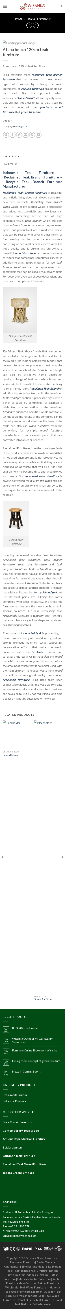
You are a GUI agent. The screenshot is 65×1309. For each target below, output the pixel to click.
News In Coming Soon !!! (27, 1071)
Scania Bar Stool (43, 999)
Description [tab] (11, 156)
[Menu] (5, 6)
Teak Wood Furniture (33, 1287)
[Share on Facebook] (13, 135)
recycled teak (32, 633)
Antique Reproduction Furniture (24, 1139)
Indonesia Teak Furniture (28, 172)
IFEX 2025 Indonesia (25, 1028)
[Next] (62, 864)
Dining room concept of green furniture (36, 1061)
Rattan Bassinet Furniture (31, 1270)
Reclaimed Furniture (22, 1262)
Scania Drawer (10, 755)
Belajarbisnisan (12, 1147)
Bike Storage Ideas (32, 1266)
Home (18, 19)
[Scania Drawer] (17, 734)
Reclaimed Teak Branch (44, 388)
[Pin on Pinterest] (32, 135)
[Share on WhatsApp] (6, 135)
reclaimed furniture (26, 98)
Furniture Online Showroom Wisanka (34, 1050)
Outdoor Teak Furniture (19, 1155)
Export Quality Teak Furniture (35, 1300)
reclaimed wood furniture (42, 476)
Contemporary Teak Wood (21, 1130)
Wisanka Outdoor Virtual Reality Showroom (32, 1040)
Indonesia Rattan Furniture (34, 1279)
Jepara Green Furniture (42, 1258)
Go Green (38, 652)
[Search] (61, 6)
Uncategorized (39, 19)
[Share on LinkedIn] (39, 135)
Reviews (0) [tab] (10, 163)
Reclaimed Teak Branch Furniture (31, 177)
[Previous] (2, 864)
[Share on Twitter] (19, 135)
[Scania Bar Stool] (48, 856)
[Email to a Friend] (26, 135)
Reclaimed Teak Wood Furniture (24, 1164)
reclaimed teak (48, 592)
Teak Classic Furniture (17, 1122)
